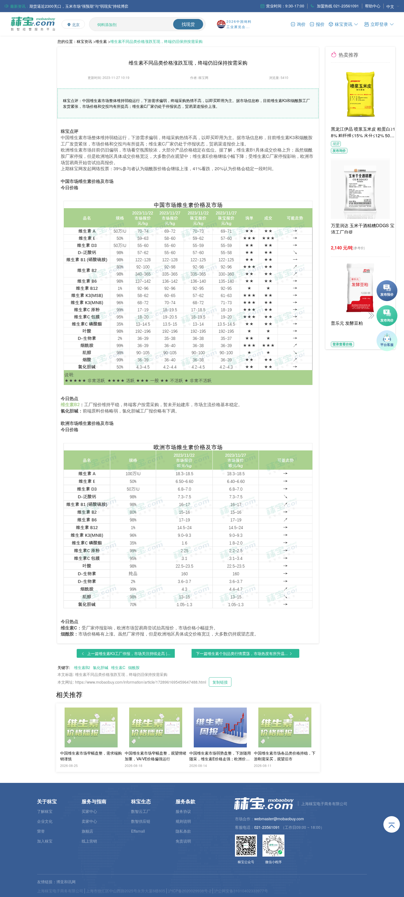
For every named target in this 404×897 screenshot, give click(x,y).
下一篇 (242, 653)
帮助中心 (372, 6)
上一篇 (128, 653)
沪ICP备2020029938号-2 (189, 890)
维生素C (118, 667)
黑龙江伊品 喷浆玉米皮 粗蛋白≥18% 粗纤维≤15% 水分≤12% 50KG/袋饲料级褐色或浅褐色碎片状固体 (364, 131)
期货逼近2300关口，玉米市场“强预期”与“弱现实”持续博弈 (78, 6)
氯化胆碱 (100, 667)
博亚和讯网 (66, 881)
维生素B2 (82, 667)
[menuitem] (393, 6)
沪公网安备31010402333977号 (241, 890)
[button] (379, 23)
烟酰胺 (134, 667)
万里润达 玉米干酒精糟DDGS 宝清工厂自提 (362, 228)
